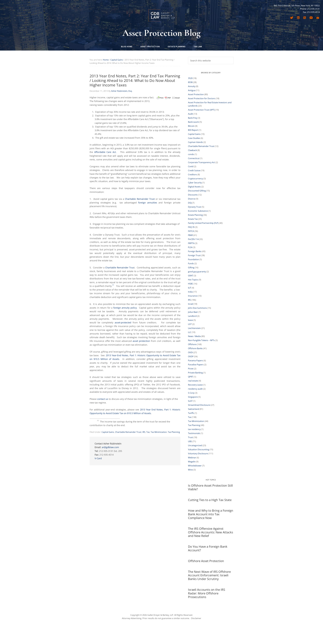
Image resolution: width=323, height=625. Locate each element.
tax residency (194, 429)
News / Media (194, 336)
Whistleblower (195, 465)
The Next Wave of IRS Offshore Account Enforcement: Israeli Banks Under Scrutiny (209, 575)
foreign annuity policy (125, 307)
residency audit (195, 388)
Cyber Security (195, 182)
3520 (190, 78)
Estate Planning (195, 215)
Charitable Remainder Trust (140, 198)
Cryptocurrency (195, 178)
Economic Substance (198, 211)
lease (190, 320)
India (190, 291)
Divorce (191, 198)
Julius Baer (193, 312)
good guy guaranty (197, 271)
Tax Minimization (159, 432)
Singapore (193, 397)
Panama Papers (195, 360)
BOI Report (193, 130)
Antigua (191, 90)
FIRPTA (191, 243)
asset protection (141, 340)
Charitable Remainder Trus (119, 267)
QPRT (190, 376)
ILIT (189, 287)
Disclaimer (196, 618)
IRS (143, 432)
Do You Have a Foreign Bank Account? (207, 548)
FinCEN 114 (193, 239)
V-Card (98, 458)
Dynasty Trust (194, 206)
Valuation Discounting (198, 449)
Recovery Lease (195, 384)
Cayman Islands (195, 142)
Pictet (190, 368)
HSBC (190, 283)
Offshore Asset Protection (206, 561)
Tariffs (191, 413)
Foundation (193, 259)
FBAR (190, 235)
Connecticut (193, 158)
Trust (190, 437)
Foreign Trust (194, 255)
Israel (190, 304)
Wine (190, 469)
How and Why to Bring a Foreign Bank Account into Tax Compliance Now (210, 514)
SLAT (190, 401)
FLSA (190, 247)
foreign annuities (147, 202)
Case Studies (194, 138)
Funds (191, 263)
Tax (148, 432)
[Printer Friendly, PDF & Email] (168, 97)
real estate (193, 380)
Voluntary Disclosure (198, 453)
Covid (190, 166)
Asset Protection (196, 94)
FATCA (191, 231)
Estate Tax (193, 219)
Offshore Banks (195, 348)
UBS (190, 441)
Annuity (191, 86)
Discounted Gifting (197, 190)
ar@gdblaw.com (110, 447)
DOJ (190, 202)
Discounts (193, 194)
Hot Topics (193, 279)
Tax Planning (174, 432)
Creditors (192, 174)
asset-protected (123, 322)
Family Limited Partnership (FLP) (203, 223)
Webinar (192, 457)
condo (191, 154)
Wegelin (192, 461)
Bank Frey (192, 118)
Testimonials (194, 433)
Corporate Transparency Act (201, 162)
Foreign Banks (194, 251)
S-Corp (191, 392)
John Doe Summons (197, 308)
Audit (190, 113)
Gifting (191, 267)
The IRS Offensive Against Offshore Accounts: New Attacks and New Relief (210, 532)
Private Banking (195, 372)
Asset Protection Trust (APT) (201, 109)
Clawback (192, 150)
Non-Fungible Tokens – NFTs (201, 340)
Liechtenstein (194, 328)
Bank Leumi (193, 122)
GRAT (190, 275)
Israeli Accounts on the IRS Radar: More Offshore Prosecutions (206, 593)
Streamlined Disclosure (199, 405)
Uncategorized (195, 445)
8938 (190, 82)
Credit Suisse (194, 170)
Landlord (192, 316)
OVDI (190, 352)
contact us (102, 398)
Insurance (192, 295)
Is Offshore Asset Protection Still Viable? (210, 487)
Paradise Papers (196, 364)
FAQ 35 (191, 227)
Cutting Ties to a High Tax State (210, 500)
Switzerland (193, 409)
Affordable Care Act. (105, 152)
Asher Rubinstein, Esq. (121, 91)
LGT (190, 324)
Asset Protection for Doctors (201, 98)
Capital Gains (108, 432)
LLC (189, 332)
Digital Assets (194, 186)
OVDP (191, 356)
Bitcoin (191, 126)
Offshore (192, 344)
